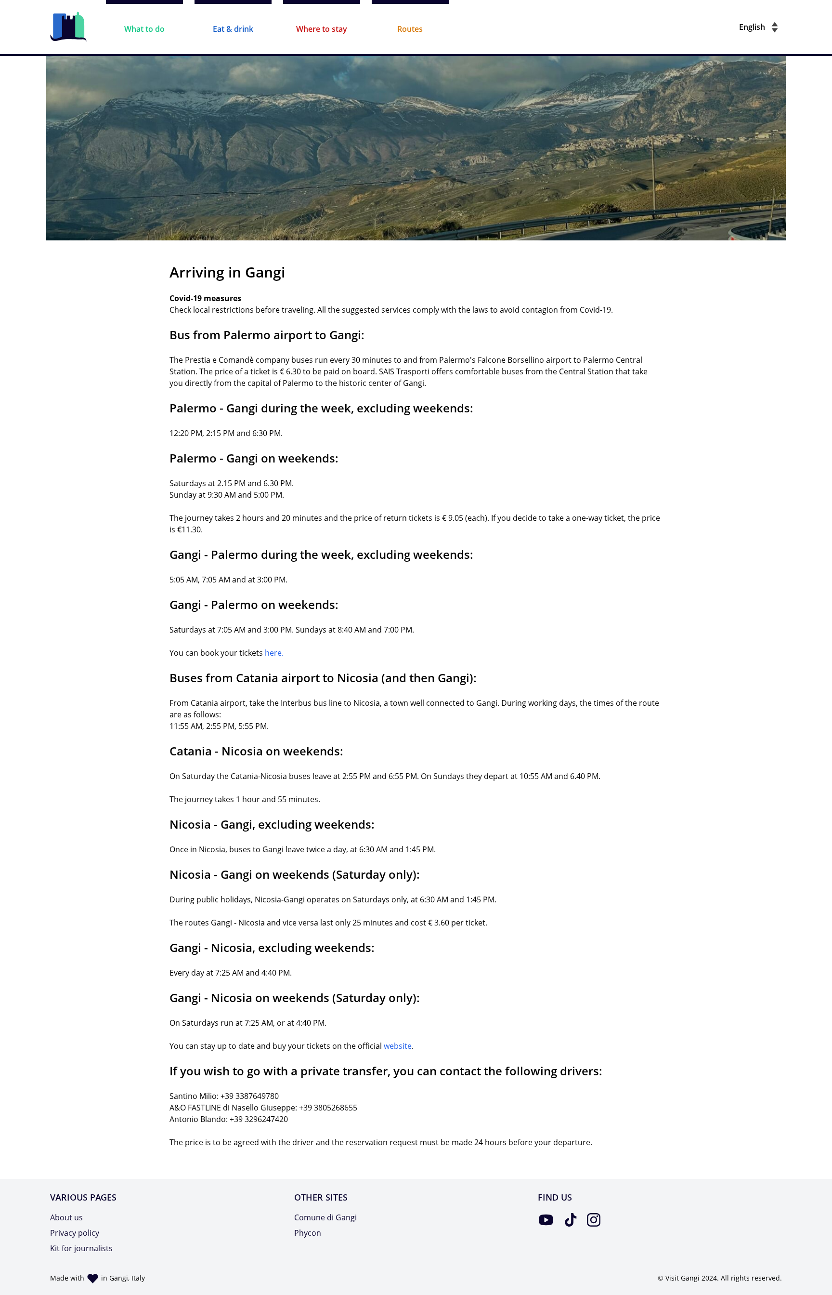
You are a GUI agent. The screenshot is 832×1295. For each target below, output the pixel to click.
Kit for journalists (81, 1248)
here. (274, 653)
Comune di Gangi (325, 1217)
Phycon (307, 1233)
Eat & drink (233, 29)
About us (66, 1217)
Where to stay (321, 29)
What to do (144, 29)
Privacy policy (74, 1233)
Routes (410, 29)
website (398, 1046)
